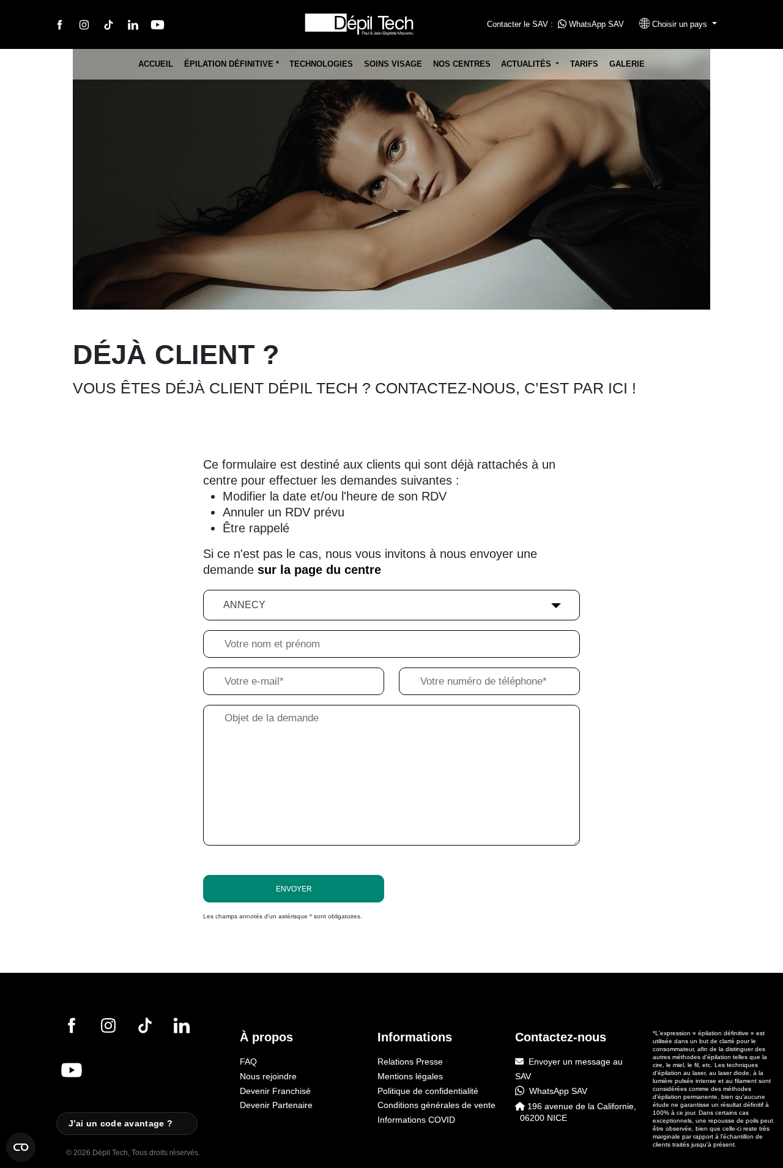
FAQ (248, 1061)
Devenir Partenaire (276, 1105)
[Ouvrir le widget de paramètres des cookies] (20, 1147)
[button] (672, 24)
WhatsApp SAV (595, 24)
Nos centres (462, 64)
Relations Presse (410, 1061)
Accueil (155, 64)
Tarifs (584, 64)
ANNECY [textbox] (244, 605)
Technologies (321, 64)
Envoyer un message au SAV (569, 1069)
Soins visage (393, 64)
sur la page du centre (319, 569)
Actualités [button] (527, 64)
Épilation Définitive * (231, 64)
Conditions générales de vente (436, 1105)
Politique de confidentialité (427, 1091)
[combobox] (391, 605)
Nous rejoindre (268, 1076)
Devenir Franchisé (275, 1091)
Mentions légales (410, 1076)
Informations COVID (416, 1120)
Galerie (627, 64)
